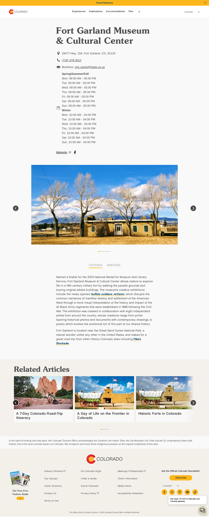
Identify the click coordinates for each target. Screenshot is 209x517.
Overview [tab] (95, 265)
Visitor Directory (53, 486)
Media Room (124, 486)
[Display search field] (139, 12)
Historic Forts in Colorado (160, 413)
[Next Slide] (193, 208)
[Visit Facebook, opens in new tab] (164, 492)
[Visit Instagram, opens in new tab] (172, 492)
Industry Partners (53, 471)
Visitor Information (128, 479)
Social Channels (90, 486)
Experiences (79, 11)
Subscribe (180, 478)
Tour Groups (51, 479)
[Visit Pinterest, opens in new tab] (180, 492)
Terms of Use (51, 501)
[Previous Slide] (16, 208)
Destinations (95, 11)
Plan (131, 11)
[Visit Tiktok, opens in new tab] (195, 492)
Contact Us (50, 493)
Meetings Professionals (130, 471)
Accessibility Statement (130, 493)
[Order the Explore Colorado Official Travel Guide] (20, 498)
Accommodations (115, 11)
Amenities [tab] (113, 265)
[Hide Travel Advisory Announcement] (205, 2)
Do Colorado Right (91, 471)
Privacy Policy (88, 493)
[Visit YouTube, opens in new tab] (187, 492)
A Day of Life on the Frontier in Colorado (103, 416)
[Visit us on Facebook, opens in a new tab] (75, 152)
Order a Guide (89, 479)
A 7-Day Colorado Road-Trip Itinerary (39, 416)
